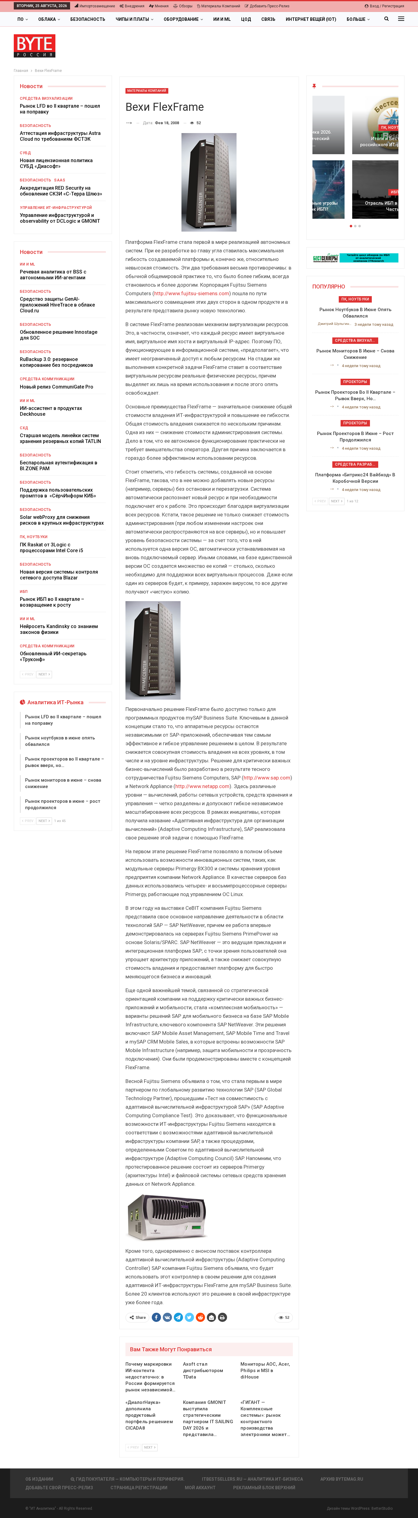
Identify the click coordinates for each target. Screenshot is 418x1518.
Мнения (162, 6)
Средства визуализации (46, 98)
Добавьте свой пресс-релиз (59, 1487)
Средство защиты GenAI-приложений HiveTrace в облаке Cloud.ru (57, 305)
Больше (356, 19)
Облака (47, 19)
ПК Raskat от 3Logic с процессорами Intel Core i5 (51, 547)
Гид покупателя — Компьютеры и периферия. (130, 1479)
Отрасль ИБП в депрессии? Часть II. (355, 206)
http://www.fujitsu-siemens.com (191, 293)
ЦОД (246, 19)
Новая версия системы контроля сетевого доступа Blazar (59, 575)
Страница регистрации (138, 1487)
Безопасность (87, 19)
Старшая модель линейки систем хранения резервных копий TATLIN (60, 438)
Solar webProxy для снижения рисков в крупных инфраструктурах (62, 520)
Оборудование (181, 19)
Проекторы (355, 382)
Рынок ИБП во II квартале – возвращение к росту (52, 602)
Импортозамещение (97, 6)
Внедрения (134, 6)
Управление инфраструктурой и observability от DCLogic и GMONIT (60, 218)
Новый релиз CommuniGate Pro (56, 387)
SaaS (59, 180)
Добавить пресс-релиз (269, 6)
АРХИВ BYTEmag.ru (341, 1479)
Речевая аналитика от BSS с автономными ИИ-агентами (53, 275)
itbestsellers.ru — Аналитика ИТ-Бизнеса (252, 1479)
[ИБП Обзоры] (355, 257)
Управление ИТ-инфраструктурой (56, 208)
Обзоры (185, 6)
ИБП (24, 592)
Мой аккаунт (200, 1487)
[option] (355, 160)
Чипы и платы (132, 19)
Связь (268, 19)
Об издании (39, 1479)
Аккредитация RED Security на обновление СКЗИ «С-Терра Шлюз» (61, 191)
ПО (20, 19)
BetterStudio (382, 1508)
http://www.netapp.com (202, 786)
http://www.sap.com (267, 778)
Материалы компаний (220, 6)
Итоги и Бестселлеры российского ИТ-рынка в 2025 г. (355, 142)
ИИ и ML (222, 19)
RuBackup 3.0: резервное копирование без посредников (56, 362)
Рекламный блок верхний (264, 1487)
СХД (24, 428)
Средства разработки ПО (356, 464)
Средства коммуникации (47, 379)
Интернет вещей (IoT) (311, 19)
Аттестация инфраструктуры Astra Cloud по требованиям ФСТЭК (60, 136)
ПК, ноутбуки (33, 537)
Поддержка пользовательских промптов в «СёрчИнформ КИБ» (58, 493)
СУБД (25, 153)
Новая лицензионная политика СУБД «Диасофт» (56, 163)
